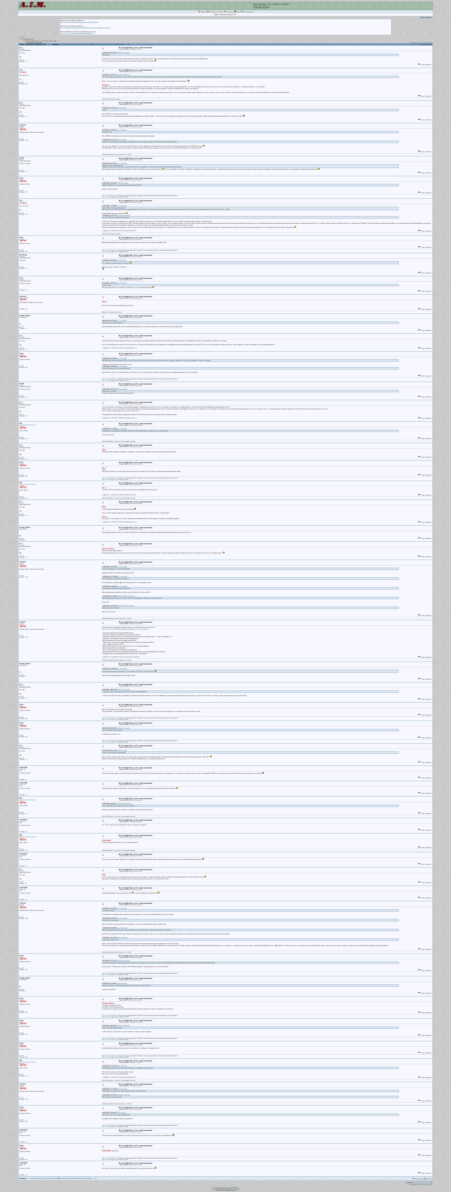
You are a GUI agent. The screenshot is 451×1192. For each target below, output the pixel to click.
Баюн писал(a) (121, 389)
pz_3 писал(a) (121, 130)
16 (81, 44)
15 (79, 44)
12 (73, 44)
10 (69, 44)
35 (121, 44)
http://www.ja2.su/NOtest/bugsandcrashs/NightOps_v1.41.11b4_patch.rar (125, 629)
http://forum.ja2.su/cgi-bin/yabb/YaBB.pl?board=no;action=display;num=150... (85, 28)
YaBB (216, 1190)
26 (102, 44)
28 (106, 44)
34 (119, 44)
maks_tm (51, 41)
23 (96, 44)
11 (71, 44)
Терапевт (45, 41)
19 (87, 44)
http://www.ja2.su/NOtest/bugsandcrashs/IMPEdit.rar (77, 33)
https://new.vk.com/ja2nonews (109, 195)
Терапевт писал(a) (123, 53)
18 (85, 44)
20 (90, 44)
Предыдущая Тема (415, 42)
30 (111, 44)
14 (77, 44)
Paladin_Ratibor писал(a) (126, 596)
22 (94, 44)
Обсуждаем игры (28, 39)
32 (115, 44)
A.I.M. (23, 37)
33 (117, 44)
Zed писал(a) (121, 108)
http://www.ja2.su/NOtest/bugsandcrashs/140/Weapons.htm (79, 22)
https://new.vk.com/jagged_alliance (110, 197)
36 (123, 44)
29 (109, 44)
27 (104, 44)
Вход (255, 6)
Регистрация (263, 6)
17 (83, 44)
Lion (41, 41)
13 (75, 44)
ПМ (55, 41)
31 (113, 44)
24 (98, 44)
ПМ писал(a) (121, 1112)
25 (100, 44)
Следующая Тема (427, 42)
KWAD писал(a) (122, 183)
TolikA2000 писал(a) (124, 803)
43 (128, 44)
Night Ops (28, 41)
